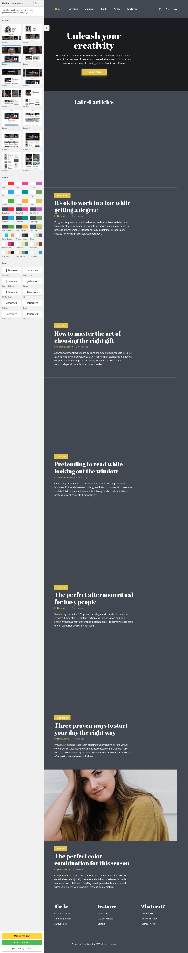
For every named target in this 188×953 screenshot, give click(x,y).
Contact (101, 923)
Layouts (73, 8)
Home (58, 8)
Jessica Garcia (63, 869)
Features (132, 8)
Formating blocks (62, 918)
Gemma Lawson (65, 346)
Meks (84, 944)
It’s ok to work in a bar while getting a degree (92, 206)
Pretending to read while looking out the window (88, 468)
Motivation (62, 195)
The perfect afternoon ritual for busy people (93, 598)
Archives (89, 8)
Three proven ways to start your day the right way (91, 729)
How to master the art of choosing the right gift (87, 337)
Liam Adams (63, 216)
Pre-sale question (149, 918)
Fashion (61, 848)
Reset (37, 3)
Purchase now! (148, 923)
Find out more (94, 71)
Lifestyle (61, 325)
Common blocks (62, 913)
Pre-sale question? (23, 949)
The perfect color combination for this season (91, 860)
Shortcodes (103, 913)
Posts (104, 8)
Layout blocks (61, 923)
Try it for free (147, 913)
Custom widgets (105, 918)
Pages (117, 8)
